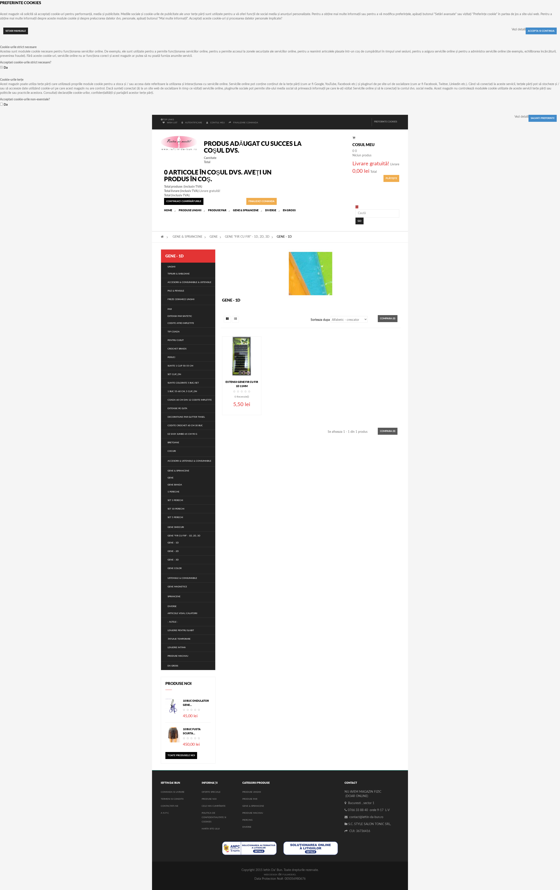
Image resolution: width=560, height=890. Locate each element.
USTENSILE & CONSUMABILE (182, 578)
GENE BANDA (175, 485)
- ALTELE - (173, 622)
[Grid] (227, 319)
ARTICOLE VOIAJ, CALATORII (182, 613)
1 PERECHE (173, 492)
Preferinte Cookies (385, 122)
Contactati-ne (169, 806)
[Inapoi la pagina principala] (162, 236)
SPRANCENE (174, 596)
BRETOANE (173, 443)
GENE (214, 236)
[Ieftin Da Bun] (179, 143)
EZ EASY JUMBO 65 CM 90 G (182, 434)
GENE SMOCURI (176, 527)
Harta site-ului (211, 829)
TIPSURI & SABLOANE (179, 274)
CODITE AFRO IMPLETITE (181, 323)
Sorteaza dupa (320, 319)
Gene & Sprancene (253, 806)
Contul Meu (217, 123)
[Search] (356, 206)
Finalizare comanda (245, 123)
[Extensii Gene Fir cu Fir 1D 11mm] (241, 355)
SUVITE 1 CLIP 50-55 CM (180, 366)
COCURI (172, 451)
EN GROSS (173, 666)
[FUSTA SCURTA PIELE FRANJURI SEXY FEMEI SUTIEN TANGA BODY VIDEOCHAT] (173, 734)
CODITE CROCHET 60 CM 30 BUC (185, 425)
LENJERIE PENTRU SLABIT (181, 630)
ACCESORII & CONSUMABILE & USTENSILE (189, 282)
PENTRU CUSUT (176, 340)
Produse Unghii (251, 792)
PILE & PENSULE (176, 291)
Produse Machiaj (252, 813)
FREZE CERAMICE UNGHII (181, 299)
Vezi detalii (519, 29)
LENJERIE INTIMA (177, 647)
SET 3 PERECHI (175, 500)
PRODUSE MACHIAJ (178, 656)
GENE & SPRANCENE (187, 236)
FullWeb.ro (289, 875)
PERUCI (171, 357)
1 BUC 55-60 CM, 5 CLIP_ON (182, 391)
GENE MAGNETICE (177, 587)
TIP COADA (174, 332)
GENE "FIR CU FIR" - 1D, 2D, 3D (247, 236)
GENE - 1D (173, 543)
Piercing (247, 820)
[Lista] (235, 319)
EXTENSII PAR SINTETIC (180, 316)
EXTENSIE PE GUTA (177, 408)
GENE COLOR (175, 568)
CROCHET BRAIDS (177, 349)
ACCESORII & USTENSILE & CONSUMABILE (189, 461)
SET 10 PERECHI (176, 509)
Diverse (246, 827)
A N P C (165, 813)
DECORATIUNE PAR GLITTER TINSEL (186, 417)
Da (6, 67)
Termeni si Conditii (172, 799)
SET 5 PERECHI (175, 517)
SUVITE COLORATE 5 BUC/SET (183, 383)
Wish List (172, 123)
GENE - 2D (173, 551)
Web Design (270, 875)
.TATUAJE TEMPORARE (179, 639)
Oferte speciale (211, 792)
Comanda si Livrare (172, 792)
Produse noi (178, 683)
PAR (170, 309)
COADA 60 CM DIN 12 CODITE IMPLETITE (190, 400)
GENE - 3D (173, 560)
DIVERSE (172, 606)
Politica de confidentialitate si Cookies (214, 817)
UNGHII (171, 267)
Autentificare (194, 123)
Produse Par (249, 799)
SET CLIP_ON (174, 374)
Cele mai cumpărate (214, 806)
